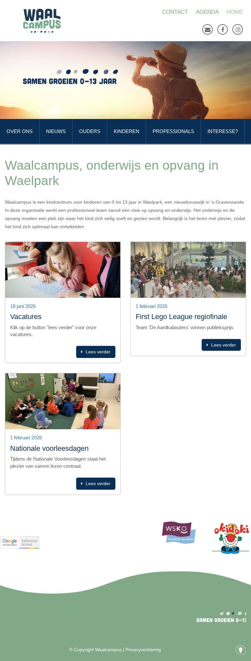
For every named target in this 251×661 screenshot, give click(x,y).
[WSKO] (42, 21)
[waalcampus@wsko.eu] (207, 29)
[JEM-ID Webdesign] (240, 649)
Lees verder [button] (97, 351)
